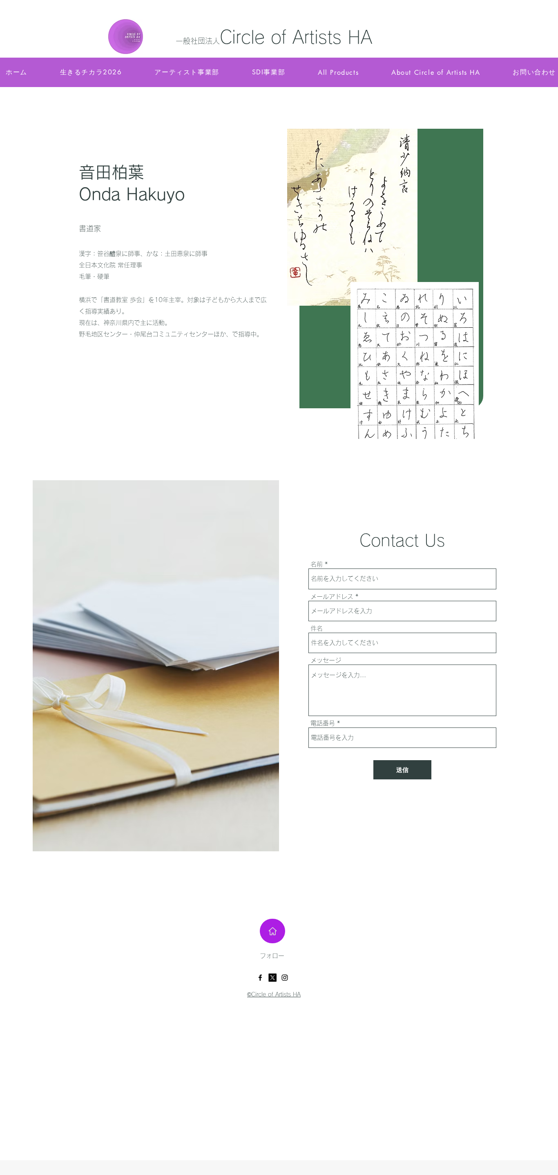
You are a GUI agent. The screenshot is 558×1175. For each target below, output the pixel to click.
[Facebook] (260, 978)
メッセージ (325, 660)
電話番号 (322, 723)
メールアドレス (331, 596)
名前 (316, 564)
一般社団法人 (198, 41)
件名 (316, 628)
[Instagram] (285, 978)
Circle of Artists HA (296, 37)
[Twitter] (272, 978)
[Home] (272, 931)
